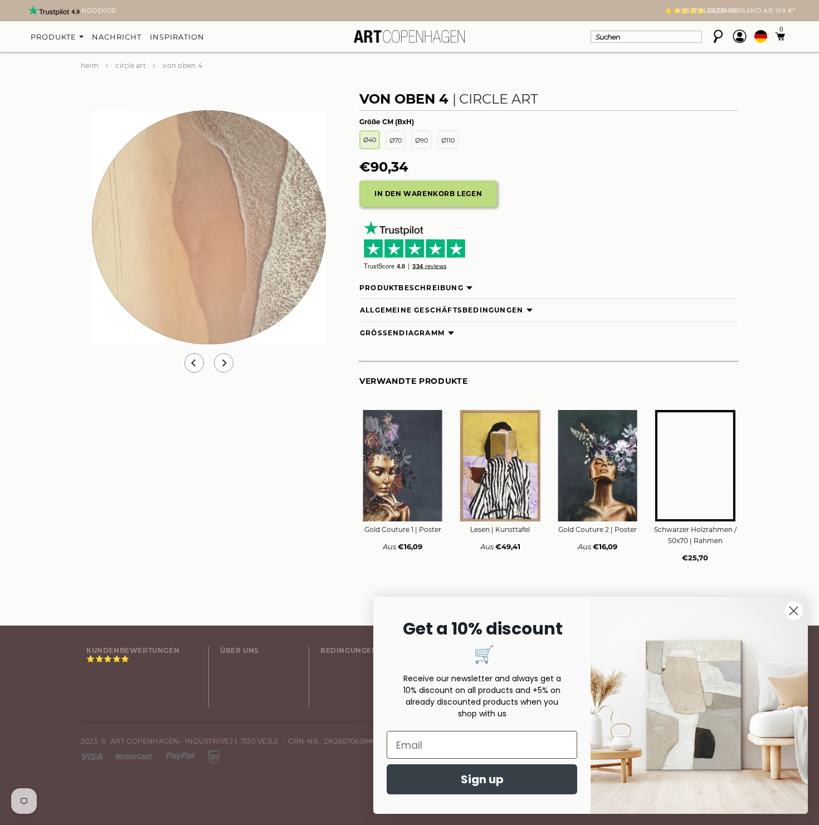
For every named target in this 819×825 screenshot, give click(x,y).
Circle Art (130, 65)
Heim (90, 65)
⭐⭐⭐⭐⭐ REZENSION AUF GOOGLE (409, 10)
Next (87, 11)
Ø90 (421, 140)
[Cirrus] (214, 755)
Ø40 (369, 140)
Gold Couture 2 (597, 529)
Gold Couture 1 (402, 529)
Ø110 (448, 140)
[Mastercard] (134, 755)
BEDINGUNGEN (349, 650)
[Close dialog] (793, 611)
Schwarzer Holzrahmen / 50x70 (695, 535)
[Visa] (92, 755)
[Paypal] (181, 755)
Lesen (500, 529)
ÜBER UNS (239, 650)
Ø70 (395, 140)
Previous (194, 363)
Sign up (482, 779)
